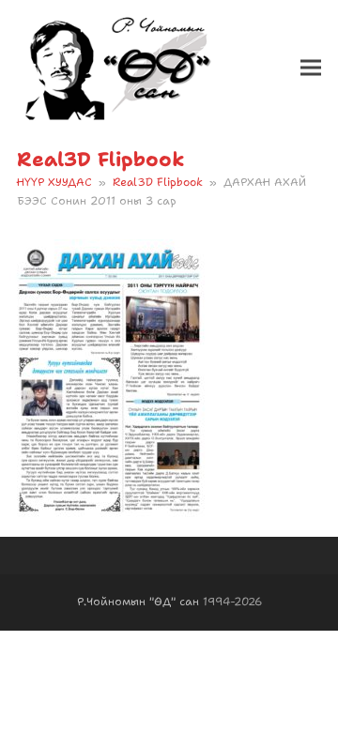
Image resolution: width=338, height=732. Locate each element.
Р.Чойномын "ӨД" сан (138, 601)
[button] (310, 68)
